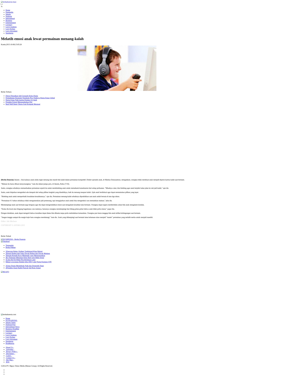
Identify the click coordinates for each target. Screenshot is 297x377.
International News (12, 327)
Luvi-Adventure (11, 31)
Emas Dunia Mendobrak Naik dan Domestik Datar (25, 266)
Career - (9, 356)
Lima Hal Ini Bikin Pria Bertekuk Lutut (20, 260)
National (9, 16)
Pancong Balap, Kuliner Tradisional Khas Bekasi (24, 251)
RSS (7, 362)
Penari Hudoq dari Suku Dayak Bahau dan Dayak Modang (28, 253)
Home (8, 10)
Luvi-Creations (11, 27)
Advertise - (10, 349)
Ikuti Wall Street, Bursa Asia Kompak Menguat (23, 104)
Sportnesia (9, 33)
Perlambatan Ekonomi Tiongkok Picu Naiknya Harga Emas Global (30, 98)
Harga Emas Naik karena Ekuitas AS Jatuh (21, 100)
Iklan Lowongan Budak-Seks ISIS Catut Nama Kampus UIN (29, 262)
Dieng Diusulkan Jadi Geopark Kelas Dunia (22, 96)
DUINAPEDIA (11, 320)
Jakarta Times (11, 323)
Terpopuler (10, 245)
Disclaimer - (10, 354)
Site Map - (10, 360)
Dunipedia (9, 12)
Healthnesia (10, 343)
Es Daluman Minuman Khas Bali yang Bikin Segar (25, 258)
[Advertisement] (10, 144)
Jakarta (8, 14)
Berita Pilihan (11, 247)
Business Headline (12, 329)
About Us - (10, 347)
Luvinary (9, 25)
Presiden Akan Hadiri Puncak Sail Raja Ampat (23, 268)
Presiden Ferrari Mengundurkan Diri (19, 102)
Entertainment (11, 23)
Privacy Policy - (12, 352)
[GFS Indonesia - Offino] (5, 241)
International (10, 18)
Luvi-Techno (10, 29)
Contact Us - (10, 358)
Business (9, 21)
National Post (10, 325)
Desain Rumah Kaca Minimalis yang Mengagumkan (25, 256)
